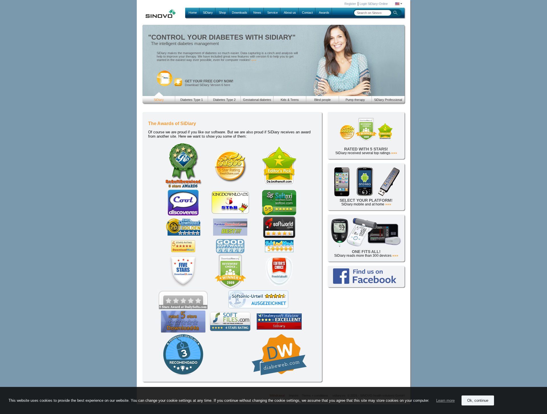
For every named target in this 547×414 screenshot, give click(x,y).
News (257, 12)
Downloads (239, 12)
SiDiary (208, 12)
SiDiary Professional (388, 99)
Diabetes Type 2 (224, 99)
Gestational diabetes (257, 99)
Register (350, 3)
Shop (222, 12)
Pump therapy (355, 99)
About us (290, 12)
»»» (253, 60)
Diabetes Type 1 (191, 99)
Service (272, 12)
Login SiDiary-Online (374, 3)
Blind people (322, 99)
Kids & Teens (290, 99)
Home (193, 12)
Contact (307, 12)
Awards (324, 12)
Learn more (445, 400)
